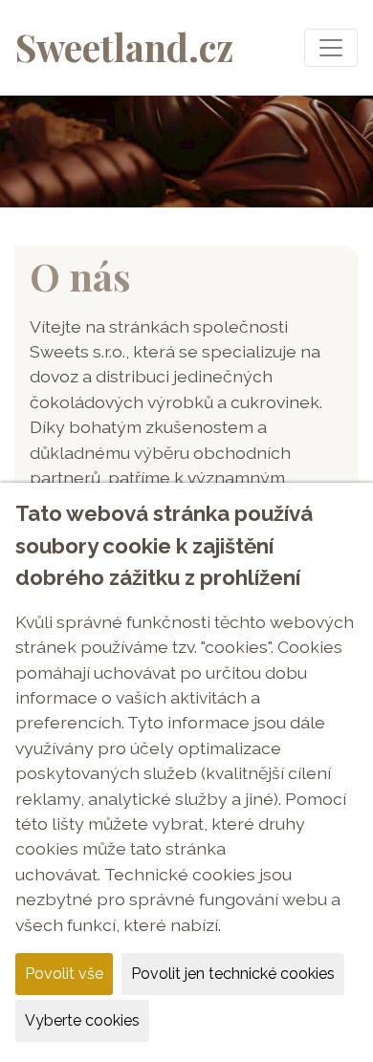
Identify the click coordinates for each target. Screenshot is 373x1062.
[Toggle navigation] (331, 48)
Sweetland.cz (124, 47)
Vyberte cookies (82, 1020)
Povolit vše (64, 973)
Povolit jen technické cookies (233, 973)
